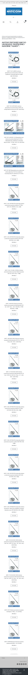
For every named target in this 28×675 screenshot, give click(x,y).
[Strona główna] (14, 11)
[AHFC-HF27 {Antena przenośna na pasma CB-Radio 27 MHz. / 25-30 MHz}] (14, 599)
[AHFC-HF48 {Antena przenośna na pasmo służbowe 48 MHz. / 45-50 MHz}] (14, 630)
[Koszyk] (24, 22)
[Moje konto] (17, 22)
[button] (3, 22)
